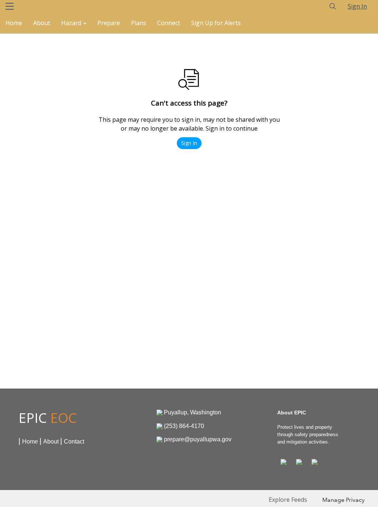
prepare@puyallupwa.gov (197, 439)
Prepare (108, 23)
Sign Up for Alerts (216, 23)
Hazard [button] (72, 23)
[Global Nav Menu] (9, 6)
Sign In (357, 6)
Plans (138, 23)
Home (14, 23)
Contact (74, 441)
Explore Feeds (288, 500)
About (41, 23)
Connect (168, 23)
